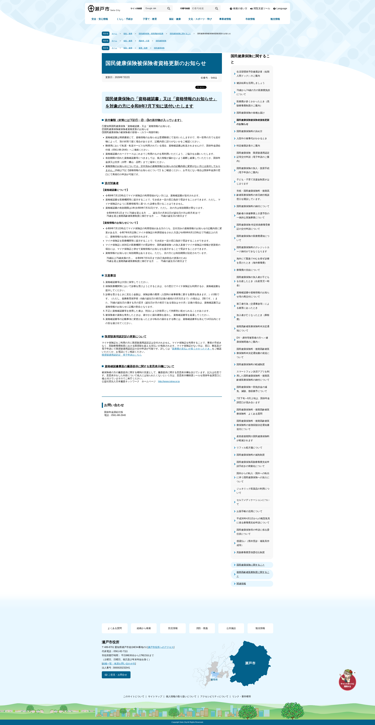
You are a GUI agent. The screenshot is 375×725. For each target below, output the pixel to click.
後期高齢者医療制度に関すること (253, 574)
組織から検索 (144, 628)
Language (282, 8)
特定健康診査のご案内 (248, 145)
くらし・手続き (125, 19)
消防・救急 (202, 628)
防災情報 (173, 628)
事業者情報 (225, 19)
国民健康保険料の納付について (253, 206)
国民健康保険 (161, 41)
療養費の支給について (248, 270)
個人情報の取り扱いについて (181, 696)
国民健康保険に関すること (180, 34)
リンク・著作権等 (241, 696)
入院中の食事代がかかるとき (252, 138)
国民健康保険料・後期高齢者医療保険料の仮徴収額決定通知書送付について (253, 425)
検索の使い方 (240, 8)
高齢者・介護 (144, 41)
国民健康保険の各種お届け (251, 113)
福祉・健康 (175, 19)
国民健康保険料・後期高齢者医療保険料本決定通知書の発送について (253, 353)
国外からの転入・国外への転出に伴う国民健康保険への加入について (253, 477)
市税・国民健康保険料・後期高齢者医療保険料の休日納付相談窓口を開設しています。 (253, 195)
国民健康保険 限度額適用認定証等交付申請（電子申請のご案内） (253, 157)
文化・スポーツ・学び (200, 19)
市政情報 (250, 19)
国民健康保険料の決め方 (249, 131)
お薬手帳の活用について (249, 511)
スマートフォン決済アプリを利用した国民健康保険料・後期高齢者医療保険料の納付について (253, 375)
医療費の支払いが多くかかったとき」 (192, 348)
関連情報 (241, 583)
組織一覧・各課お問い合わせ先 (118, 663)
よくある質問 (115, 628)
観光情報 (275, 19)
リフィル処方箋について (249, 447)
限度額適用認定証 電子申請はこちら (122, 355)
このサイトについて (133, 696)
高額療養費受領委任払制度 (251, 552)
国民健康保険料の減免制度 (251, 455)
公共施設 (231, 628)
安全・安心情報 (100, 19)
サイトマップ (155, 696)
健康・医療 (143, 48)
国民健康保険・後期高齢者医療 (151, 34)
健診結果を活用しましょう (251, 83)
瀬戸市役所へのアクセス (161, 647)
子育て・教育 (150, 19)
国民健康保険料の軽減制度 (251, 364)
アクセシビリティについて (214, 696)
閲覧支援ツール (262, 8)
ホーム (114, 34)
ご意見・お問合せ (117, 674)
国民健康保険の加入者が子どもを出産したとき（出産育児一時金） (253, 281)
